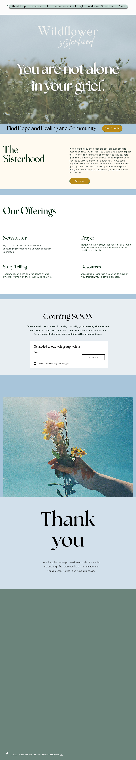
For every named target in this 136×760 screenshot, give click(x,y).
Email (37, 352)
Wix (61, 755)
